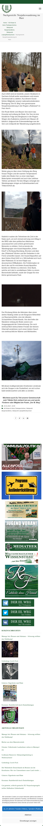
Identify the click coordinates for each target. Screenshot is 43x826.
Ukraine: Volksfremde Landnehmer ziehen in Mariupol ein (20, 748)
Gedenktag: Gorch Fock (10, 763)
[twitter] (19, 418)
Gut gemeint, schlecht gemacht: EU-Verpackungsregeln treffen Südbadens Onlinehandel (21, 787)
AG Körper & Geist (9, 408)
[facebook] (15, 418)
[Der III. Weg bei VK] (21, 622)
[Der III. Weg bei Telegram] (21, 603)
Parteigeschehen (20, 408)
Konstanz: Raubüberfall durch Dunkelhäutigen (18, 780)
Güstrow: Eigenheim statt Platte (12, 775)
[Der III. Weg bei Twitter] (21, 612)
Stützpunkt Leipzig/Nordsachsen (22, 411)
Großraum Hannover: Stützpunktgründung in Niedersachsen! (17, 756)
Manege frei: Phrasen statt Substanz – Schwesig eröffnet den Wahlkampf (21, 735)
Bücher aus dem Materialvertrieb (13, 742)
